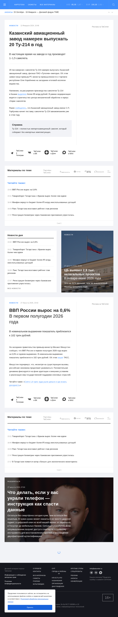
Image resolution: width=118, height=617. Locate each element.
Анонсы (8, 12)
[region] (30, 601)
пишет (60, 357)
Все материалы (47, 5)
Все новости (14, 288)
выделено (22, 94)
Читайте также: (16, 183)
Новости (13, 26)
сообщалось (20, 108)
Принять (30, 607)
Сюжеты (32, 5)
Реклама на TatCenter (100, 27)
